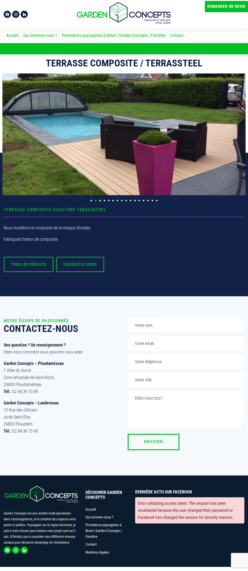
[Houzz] (24, 14)
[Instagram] (15, 14)
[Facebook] (7, 14)
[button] (226, 6)
